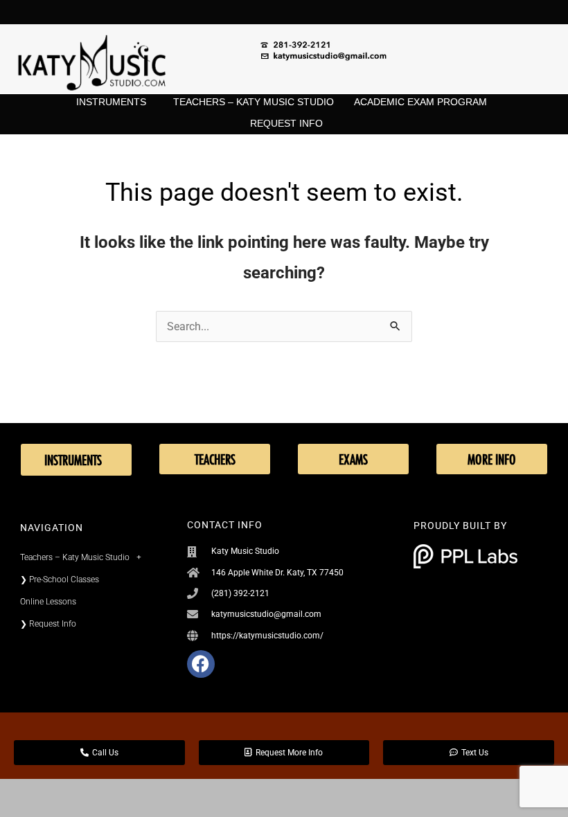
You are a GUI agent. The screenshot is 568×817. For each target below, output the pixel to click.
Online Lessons (48, 602)
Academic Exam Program (420, 101)
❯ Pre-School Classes (59, 579)
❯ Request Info (48, 624)
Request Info (286, 123)
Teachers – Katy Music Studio (253, 101)
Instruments (111, 101)
